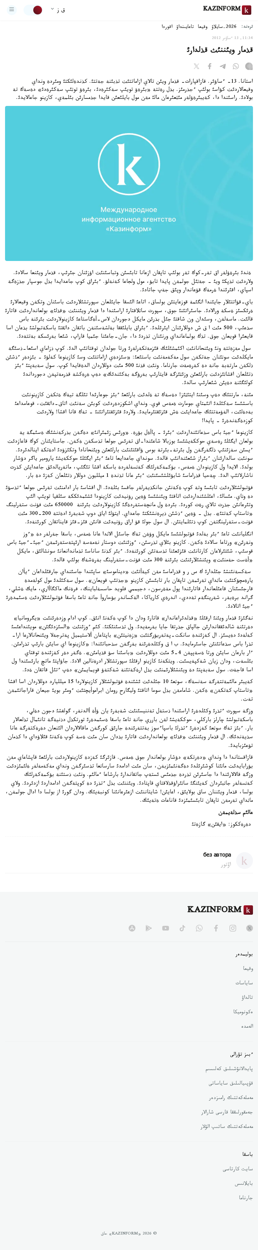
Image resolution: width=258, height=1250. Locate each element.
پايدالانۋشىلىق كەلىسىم (229, 1069)
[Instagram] (249, 68)
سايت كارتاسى (238, 1170)
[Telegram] (223, 68)
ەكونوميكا (243, 1013)
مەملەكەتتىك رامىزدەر (231, 1098)
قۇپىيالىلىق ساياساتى (231, 1084)
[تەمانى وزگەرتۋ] (33, 10)
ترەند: (247, 27)
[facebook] (216, 928)
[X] (196, 68)
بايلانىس (244, 1184)
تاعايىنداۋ (185, 27)
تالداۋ (247, 998)
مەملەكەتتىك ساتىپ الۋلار (227, 1127)
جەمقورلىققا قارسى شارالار (227, 1113)
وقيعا (203, 27)
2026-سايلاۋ (224, 27)
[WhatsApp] (236, 68)
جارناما (246, 1199)
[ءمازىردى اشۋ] (12, 10)
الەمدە (247, 1027)
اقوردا (167, 27)
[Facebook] (210, 68)
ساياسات (244, 984)
